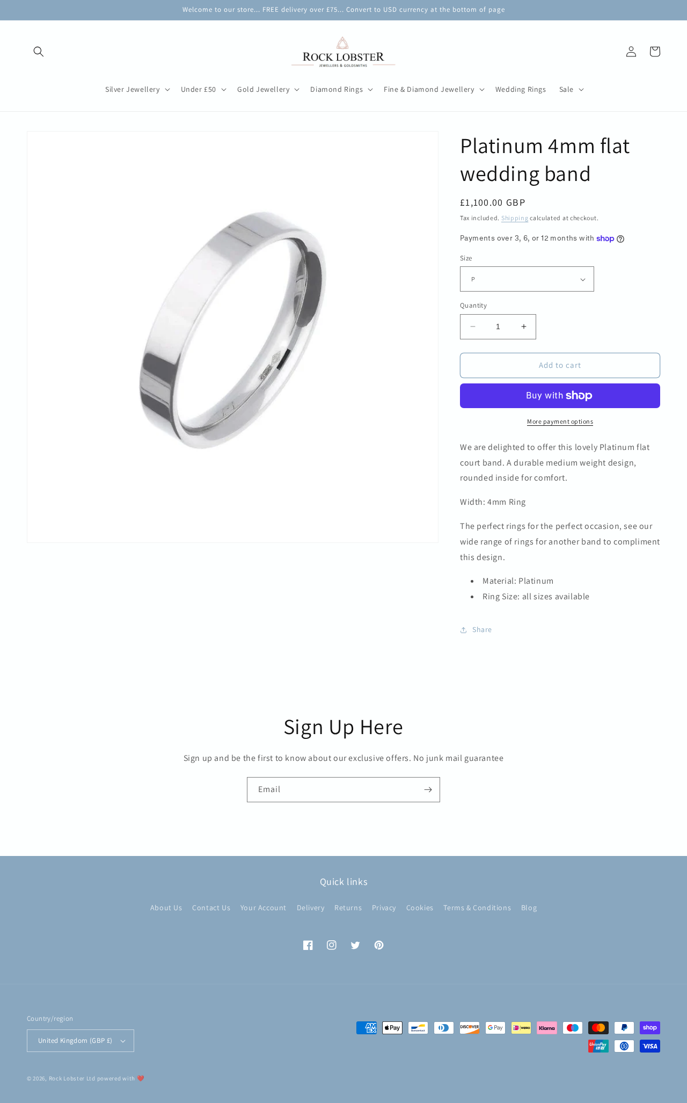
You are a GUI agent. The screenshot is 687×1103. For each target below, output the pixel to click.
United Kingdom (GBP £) (75, 1040)
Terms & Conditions (477, 907)
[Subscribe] (428, 789)
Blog (529, 907)
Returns (348, 907)
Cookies (420, 907)
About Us (166, 907)
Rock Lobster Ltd (72, 1078)
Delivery (311, 907)
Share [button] (482, 629)
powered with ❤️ (121, 1078)
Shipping (515, 218)
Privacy (384, 907)
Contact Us (211, 907)
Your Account (263, 907)
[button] (38, 51)
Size (466, 258)
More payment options (560, 421)
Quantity (473, 305)
